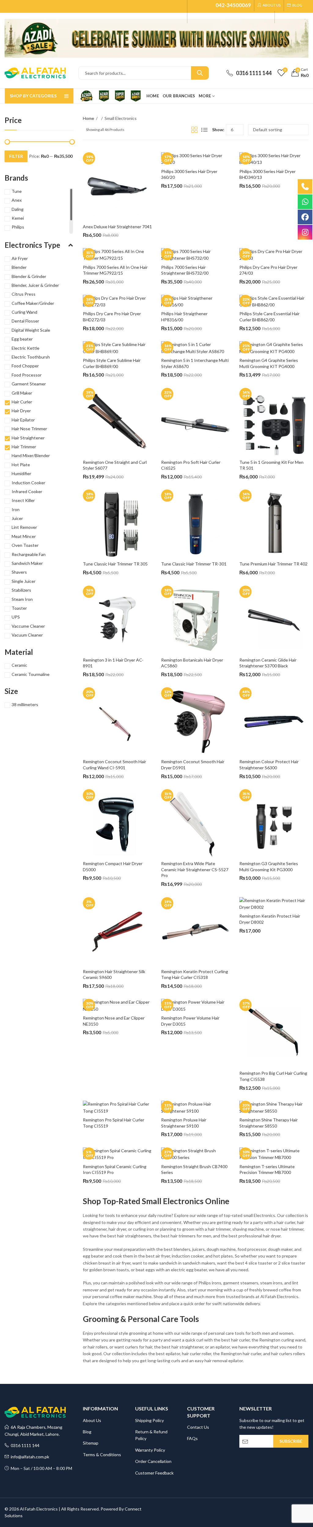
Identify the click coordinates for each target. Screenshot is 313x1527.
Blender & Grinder (29, 276)
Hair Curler (22, 401)
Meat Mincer (24, 536)
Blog (87, 1431)
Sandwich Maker (27, 563)
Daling (18, 209)
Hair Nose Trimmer (29, 428)
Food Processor (27, 374)
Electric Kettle (25, 348)
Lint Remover (24, 527)
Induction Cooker (28, 482)
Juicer (17, 518)
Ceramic (19, 665)
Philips (18, 226)
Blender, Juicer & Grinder (35, 285)
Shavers (19, 572)
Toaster (19, 608)
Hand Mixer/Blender (31, 455)
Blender (19, 267)
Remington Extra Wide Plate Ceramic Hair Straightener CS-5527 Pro (195, 869)
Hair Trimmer (24, 446)
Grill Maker (22, 392)
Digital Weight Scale (31, 330)
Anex (17, 200)
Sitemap (90, 1443)
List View (204, 130)
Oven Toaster (25, 545)
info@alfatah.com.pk (29, 1456)
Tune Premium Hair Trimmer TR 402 (273, 563)
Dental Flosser (25, 320)
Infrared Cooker (27, 491)
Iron (16, 509)
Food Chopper (25, 365)
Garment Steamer (29, 383)
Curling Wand (24, 312)
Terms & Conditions (102, 1454)
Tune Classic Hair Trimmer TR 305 (115, 563)
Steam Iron (22, 599)
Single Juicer (23, 581)
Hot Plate (21, 464)
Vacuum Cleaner (27, 634)
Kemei (18, 218)
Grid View (194, 130)
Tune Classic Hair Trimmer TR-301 (193, 563)
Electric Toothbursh (31, 356)
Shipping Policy (149, 1420)
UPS (16, 616)
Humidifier (21, 473)
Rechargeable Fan (29, 554)
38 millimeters (25, 704)
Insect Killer (23, 500)
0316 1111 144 (24, 1445)
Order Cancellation (153, 1461)
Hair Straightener (28, 437)
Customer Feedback (154, 1472)
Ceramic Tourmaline (31, 674)
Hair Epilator (23, 419)
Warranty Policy (150, 1450)
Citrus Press (23, 294)
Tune (17, 191)
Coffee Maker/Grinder (33, 303)
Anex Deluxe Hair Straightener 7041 (117, 226)
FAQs (192, 1438)
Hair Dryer (21, 410)
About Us (92, 1420)
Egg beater (22, 338)
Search (200, 73)
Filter (16, 156)
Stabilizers (21, 590)
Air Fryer (20, 258)
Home (88, 118)
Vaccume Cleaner (28, 626)
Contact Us (198, 1427)
